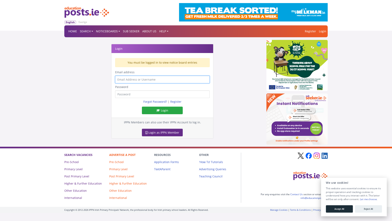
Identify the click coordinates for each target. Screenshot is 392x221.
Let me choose (368, 199)
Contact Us (296, 194)
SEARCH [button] (85, 31)
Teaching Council (211, 176)
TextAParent (162, 169)
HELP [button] (162, 31)
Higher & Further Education (83, 183)
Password (121, 87)
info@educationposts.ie (314, 198)
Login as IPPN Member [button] (163, 132)
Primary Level (73, 169)
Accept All (339, 208)
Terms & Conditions (300, 209)
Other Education (75, 191)
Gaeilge (82, 22)
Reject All (368, 208)
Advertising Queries (212, 169)
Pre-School (71, 162)
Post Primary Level (76, 176)
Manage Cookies (278, 209)
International (73, 198)
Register (310, 31)
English (70, 22)
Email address (125, 72)
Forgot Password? (155, 102)
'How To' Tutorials (211, 162)
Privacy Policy (320, 209)
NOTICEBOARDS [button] (107, 31)
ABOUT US (149, 31)
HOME (72, 31)
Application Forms (166, 162)
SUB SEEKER (131, 31)
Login (322, 31)
